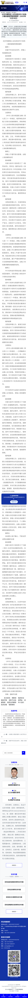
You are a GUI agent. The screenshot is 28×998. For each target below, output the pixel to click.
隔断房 (14, 698)
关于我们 (3, 996)
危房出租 (4, 705)
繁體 (17, 2)
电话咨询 (24, 996)
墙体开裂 (4, 700)
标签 (8, 698)
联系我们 (17, 996)
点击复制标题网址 (15, 20)
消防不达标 (12, 700)
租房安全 (21, 698)
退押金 (20, 700)
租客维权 (12, 705)
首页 (4, 12)
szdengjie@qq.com (9, 946)
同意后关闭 (14, 501)
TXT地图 (16, 991)
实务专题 (10, 996)
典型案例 (8, 12)
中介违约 (21, 702)
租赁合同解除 (11, 702)
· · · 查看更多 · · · (14, 865)
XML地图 (11, 991)
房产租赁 (14, 12)
